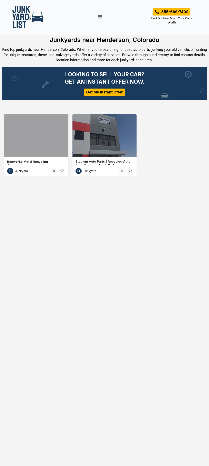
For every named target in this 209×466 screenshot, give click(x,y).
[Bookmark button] (62, 171)
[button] (99, 17)
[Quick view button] (54, 171)
